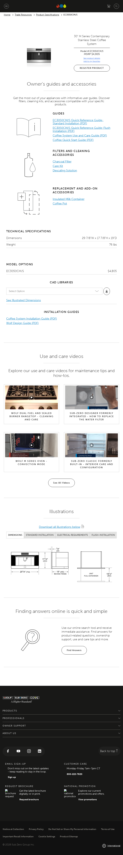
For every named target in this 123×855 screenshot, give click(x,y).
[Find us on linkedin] (39, 751)
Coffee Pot (60, 203)
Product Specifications (47, 14)
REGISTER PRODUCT (92, 68)
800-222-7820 (74, 774)
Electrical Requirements (72, 535)
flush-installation (103, 535)
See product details (91, 58)
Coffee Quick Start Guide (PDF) (73, 140)
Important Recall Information (18, 836)
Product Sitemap (69, 836)
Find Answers (74, 650)
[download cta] (106, 291)
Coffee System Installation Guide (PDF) (31, 318)
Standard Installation (40, 535)
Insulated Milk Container (68, 199)
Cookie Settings (46, 836)
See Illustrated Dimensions (23, 300)
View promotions (87, 799)
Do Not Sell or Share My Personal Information (72, 829)
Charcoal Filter (62, 161)
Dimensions (15, 535)
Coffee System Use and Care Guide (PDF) (80, 135)
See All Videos (61, 482)
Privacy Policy (36, 829)
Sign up (12, 777)
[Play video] (31, 397)
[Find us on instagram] (29, 751)
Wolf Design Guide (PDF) (22, 323)
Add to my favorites (91, 61)
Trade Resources (23, 14)
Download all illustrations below (59, 527)
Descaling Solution (65, 170)
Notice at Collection (13, 829)
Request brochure (29, 799)
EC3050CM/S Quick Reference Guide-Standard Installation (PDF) (78, 121)
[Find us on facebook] (8, 751)
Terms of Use (108, 829)
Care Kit (58, 166)
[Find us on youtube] (18, 751)
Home (7, 14)
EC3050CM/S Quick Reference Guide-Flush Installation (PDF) (81, 129)
